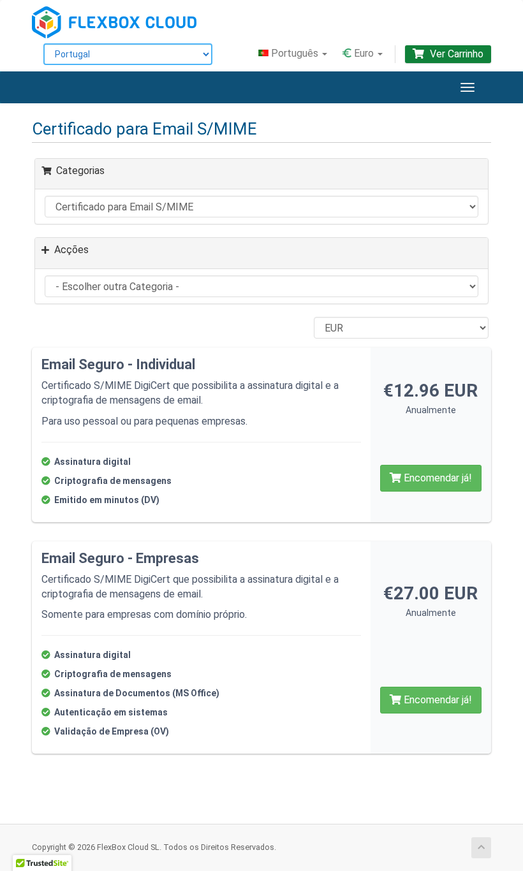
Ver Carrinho (455, 54)
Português (295, 53)
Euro (363, 53)
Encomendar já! (436, 478)
